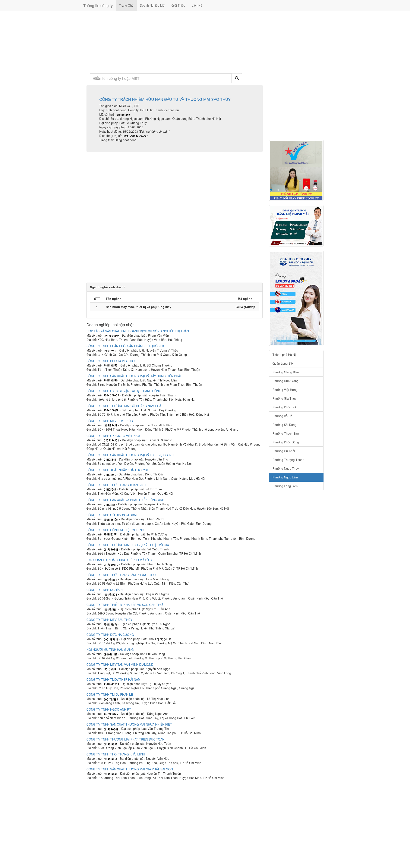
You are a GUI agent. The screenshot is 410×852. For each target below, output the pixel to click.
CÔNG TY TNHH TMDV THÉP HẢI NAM (113, 679)
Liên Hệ (197, 5)
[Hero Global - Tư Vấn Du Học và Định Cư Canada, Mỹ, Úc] (296, 298)
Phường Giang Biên (285, 372)
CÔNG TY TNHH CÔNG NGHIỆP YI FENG (115, 530)
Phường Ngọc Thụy (285, 468)
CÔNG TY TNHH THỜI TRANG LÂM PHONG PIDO (121, 575)
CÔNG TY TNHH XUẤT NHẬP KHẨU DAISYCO (117, 470)
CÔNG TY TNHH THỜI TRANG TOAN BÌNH (116, 485)
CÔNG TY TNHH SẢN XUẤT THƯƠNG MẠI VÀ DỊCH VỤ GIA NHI (130, 455)
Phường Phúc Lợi (284, 407)
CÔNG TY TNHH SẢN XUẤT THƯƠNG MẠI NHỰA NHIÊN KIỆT (129, 724)
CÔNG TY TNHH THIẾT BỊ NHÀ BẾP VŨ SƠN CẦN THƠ (124, 605)
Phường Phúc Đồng (285, 442)
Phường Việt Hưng (284, 389)
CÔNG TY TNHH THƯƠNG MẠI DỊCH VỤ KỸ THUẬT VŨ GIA (127, 545)
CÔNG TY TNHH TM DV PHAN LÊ (109, 694)
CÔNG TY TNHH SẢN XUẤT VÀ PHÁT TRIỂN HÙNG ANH (125, 500)
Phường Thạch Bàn (285, 433)
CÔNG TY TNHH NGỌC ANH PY (108, 709)
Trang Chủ (126, 5)
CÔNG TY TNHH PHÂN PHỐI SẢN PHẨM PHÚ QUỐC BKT (126, 346)
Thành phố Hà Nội (284, 354)
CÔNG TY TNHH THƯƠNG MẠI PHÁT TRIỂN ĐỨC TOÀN (125, 739)
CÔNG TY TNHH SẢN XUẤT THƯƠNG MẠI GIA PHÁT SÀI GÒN (129, 769)
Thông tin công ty (98, 5)
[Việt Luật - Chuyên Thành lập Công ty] (296, 170)
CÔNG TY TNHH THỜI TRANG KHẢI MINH (115, 754)
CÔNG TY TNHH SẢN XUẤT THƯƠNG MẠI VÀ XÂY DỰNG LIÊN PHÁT (134, 376)
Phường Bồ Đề (282, 416)
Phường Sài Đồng (284, 424)
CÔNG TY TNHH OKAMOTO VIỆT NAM (113, 436)
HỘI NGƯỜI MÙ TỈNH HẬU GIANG (110, 649)
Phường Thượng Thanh (288, 460)
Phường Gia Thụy (284, 398)
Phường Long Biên (285, 486)
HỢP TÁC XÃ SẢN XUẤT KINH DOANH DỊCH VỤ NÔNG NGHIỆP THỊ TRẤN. (138, 331)
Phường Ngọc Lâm (285, 477)
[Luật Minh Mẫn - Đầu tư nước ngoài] (296, 225)
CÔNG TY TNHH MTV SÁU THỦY (109, 619)
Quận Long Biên (283, 363)
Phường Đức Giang (285, 381)
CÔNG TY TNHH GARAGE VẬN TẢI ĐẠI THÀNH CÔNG (123, 391)
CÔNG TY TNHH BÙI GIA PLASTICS (111, 361)
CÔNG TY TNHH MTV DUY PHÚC (109, 421)
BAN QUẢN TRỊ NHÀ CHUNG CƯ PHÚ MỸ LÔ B (119, 560)
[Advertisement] (174, 42)
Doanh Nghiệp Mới (152, 5)
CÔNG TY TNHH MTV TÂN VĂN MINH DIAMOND (119, 664)
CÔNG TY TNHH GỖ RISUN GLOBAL (112, 515)
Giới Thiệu (178, 5)
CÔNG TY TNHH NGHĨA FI (104, 590)
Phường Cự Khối (283, 451)
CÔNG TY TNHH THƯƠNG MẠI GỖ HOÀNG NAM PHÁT (124, 406)
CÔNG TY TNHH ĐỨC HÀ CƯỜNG (110, 634)
